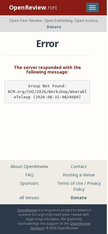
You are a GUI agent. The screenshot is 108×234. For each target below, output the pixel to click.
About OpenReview (29, 166)
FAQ (29, 175)
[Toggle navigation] (92, 7)
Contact (79, 166)
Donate (54, 26)
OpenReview (27, 210)
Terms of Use (70, 183)
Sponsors (29, 183)
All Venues (29, 197)
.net (33, 7)
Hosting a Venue (79, 175)
